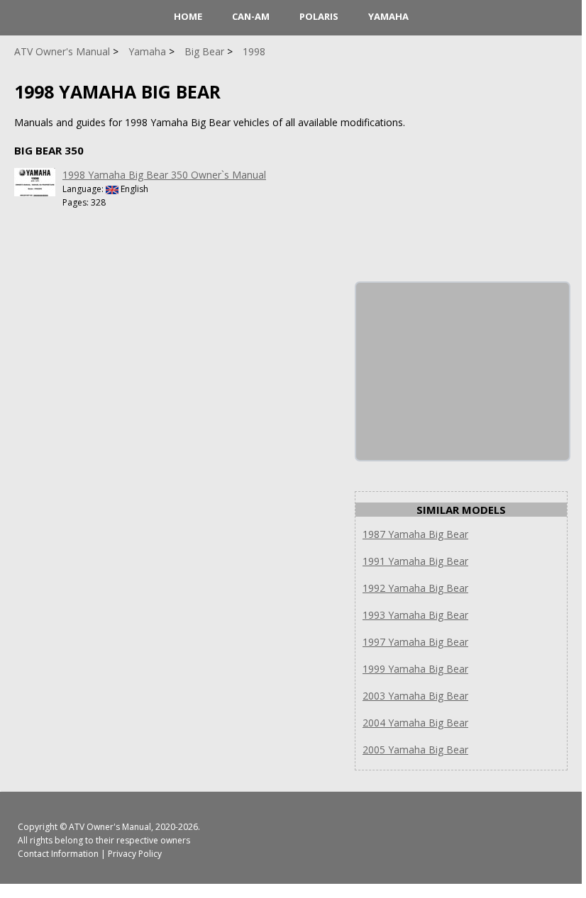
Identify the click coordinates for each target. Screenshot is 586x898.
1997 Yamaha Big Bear (415, 642)
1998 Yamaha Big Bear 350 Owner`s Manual (164, 174)
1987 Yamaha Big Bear (415, 534)
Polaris (318, 16)
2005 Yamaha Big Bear (415, 749)
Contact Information (58, 854)
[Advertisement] (462, 371)
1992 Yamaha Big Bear (415, 588)
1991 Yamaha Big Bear (415, 561)
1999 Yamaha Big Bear (415, 668)
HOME (188, 16)
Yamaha (388, 16)
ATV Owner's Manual (110, 827)
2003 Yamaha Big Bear (415, 695)
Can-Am (251, 16)
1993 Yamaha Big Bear (415, 615)
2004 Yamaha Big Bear (415, 722)
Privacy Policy (135, 854)
